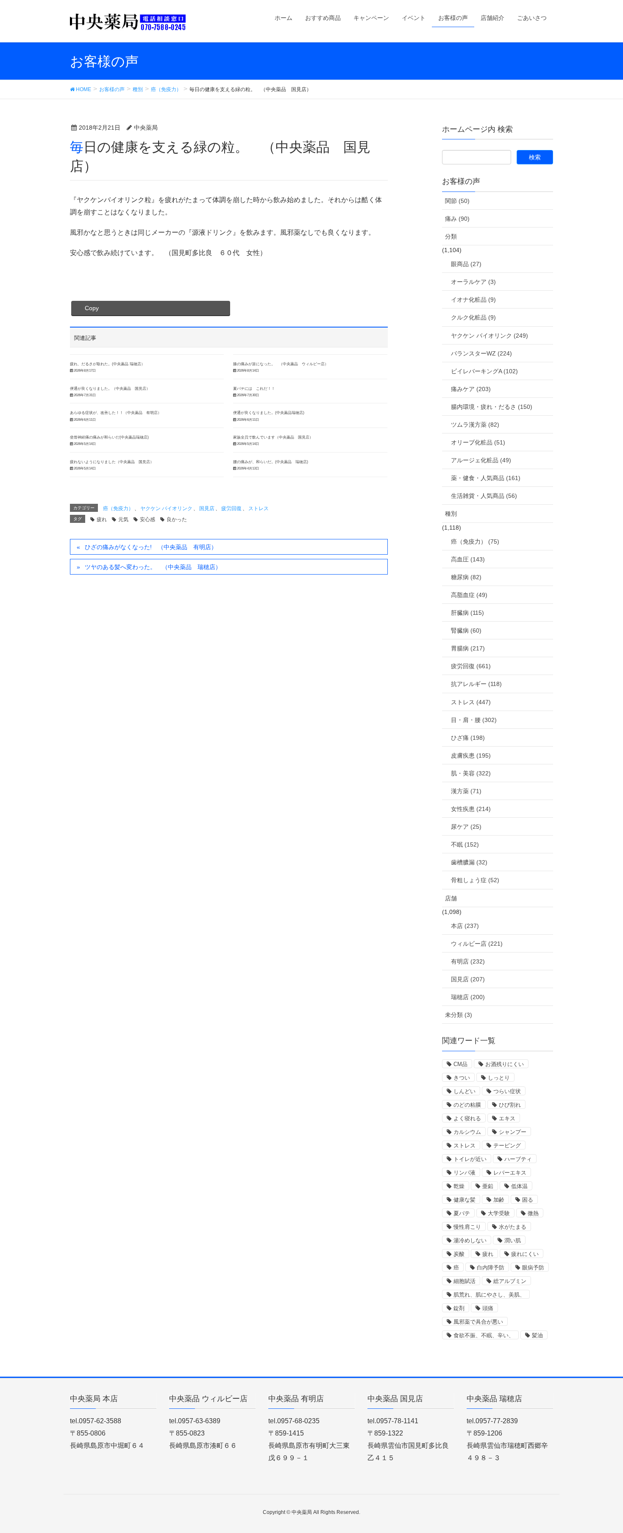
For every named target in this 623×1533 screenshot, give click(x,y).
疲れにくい (525, 1254)
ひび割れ (510, 1105)
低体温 (519, 1186)
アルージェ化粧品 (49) (481, 460)
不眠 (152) (465, 844)
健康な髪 (464, 1200)
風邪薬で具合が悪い (478, 1322)
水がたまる (512, 1227)
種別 (451, 513)
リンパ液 (464, 1172)
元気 (123, 519)
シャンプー (512, 1132)
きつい (461, 1078)
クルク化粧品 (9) (473, 317)
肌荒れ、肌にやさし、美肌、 (489, 1294)
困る (527, 1200)
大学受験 (499, 1213)
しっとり (499, 1078)
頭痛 (487, 1308)
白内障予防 (490, 1267)
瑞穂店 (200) (468, 997)
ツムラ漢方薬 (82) (475, 424)
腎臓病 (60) (466, 630)
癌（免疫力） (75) (475, 541)
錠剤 (458, 1308)
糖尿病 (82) (466, 577)
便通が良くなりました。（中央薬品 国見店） (110, 388)
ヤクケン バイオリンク (166, 508)
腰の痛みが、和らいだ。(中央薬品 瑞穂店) (270, 462)
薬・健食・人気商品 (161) (485, 478)
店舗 (451, 898)
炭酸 (458, 1254)
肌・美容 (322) (471, 773)
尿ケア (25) (466, 826)
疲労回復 (231, 508)
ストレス (258, 508)
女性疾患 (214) (471, 808)
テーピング (507, 1145)
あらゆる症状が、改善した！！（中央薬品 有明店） (115, 413)
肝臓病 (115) (467, 612)
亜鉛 (487, 1186)
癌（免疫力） (118, 508)
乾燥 (458, 1186)
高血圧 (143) (468, 559)
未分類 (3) (458, 1014)
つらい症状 (507, 1091)
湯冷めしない (470, 1240)
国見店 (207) (468, 979)
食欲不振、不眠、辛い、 (483, 1335)
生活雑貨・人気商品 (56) (484, 495)
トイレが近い (470, 1159)
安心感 (147, 519)
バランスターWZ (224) (481, 353)
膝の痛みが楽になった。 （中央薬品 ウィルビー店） (280, 364)
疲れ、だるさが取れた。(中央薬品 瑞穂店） (107, 364)
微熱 (533, 1213)
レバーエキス (509, 1172)
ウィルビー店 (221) (477, 943)
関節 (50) (457, 200)
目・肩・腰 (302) (474, 720)
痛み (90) (457, 218)
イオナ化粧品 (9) (473, 299)
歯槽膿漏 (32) (469, 862)
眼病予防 (533, 1267)
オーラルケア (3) (473, 281)
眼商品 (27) (466, 264)
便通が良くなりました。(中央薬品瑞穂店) (268, 413)
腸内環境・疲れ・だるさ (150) (491, 406)
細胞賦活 (464, 1281)
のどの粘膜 (467, 1105)
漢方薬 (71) (466, 791)
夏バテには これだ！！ (254, 388)
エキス (507, 1118)
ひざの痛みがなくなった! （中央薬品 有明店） (151, 547)
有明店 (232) (468, 961)
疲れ (102, 519)
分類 (451, 236)
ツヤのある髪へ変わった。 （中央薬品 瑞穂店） (153, 567)
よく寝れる (467, 1118)
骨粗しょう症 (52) (475, 880)
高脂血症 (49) (469, 595)
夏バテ (461, 1213)
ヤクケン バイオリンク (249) (489, 335)
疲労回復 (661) (471, 666)
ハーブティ (518, 1159)
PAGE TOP (601, 1479)
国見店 (206, 508)
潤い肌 (512, 1240)
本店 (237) (465, 925)
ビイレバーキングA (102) (484, 371)
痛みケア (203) (471, 389)
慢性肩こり (467, 1227)
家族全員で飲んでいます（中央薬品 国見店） (273, 437)
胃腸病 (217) (468, 648)
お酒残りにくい (504, 1064)
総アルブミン (509, 1281)
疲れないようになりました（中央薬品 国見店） (112, 462)
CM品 (460, 1064)
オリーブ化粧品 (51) (478, 442)
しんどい (464, 1091)
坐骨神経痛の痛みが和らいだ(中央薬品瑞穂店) (109, 437)
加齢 (498, 1200)
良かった (177, 519)
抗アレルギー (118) (476, 683)
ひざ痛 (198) (468, 737)
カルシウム (467, 1132)
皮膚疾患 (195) (471, 755)
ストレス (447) (471, 702)
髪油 (537, 1335)
